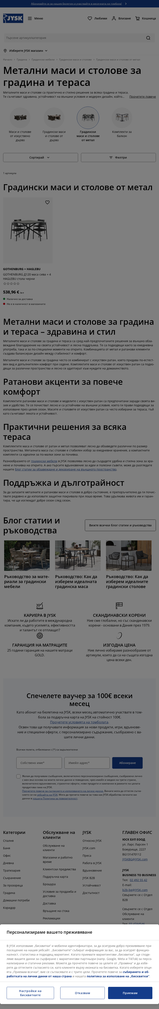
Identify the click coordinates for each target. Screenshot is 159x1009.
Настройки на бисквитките (30, 993)
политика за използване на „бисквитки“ (118, 976)
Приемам (130, 993)
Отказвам (82, 993)
